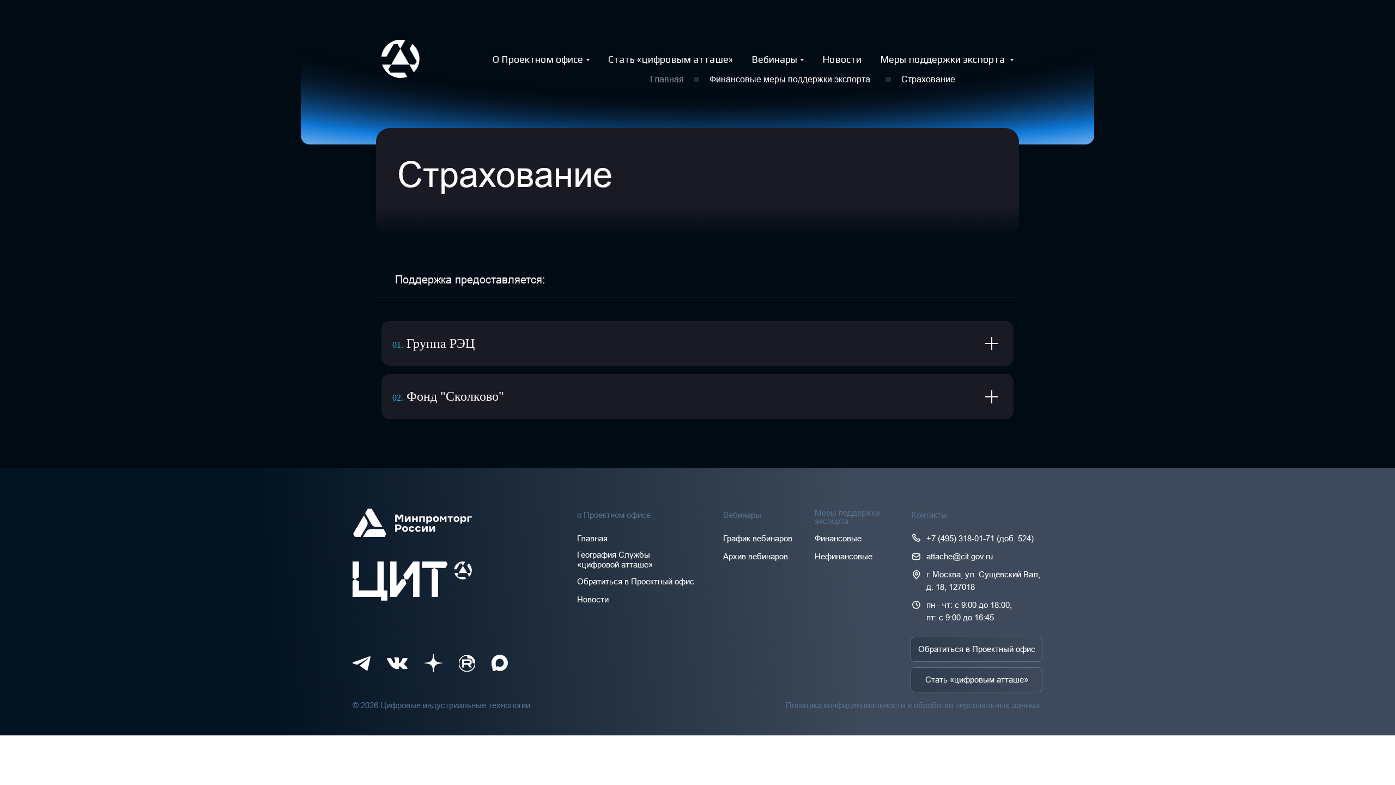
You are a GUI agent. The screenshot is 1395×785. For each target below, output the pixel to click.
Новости (842, 59)
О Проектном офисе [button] (538, 59)
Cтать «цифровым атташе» (670, 59)
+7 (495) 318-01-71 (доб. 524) (980, 538)
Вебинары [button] (774, 59)
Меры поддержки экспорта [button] (943, 59)
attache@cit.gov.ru (959, 556)
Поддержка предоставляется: (470, 280)
